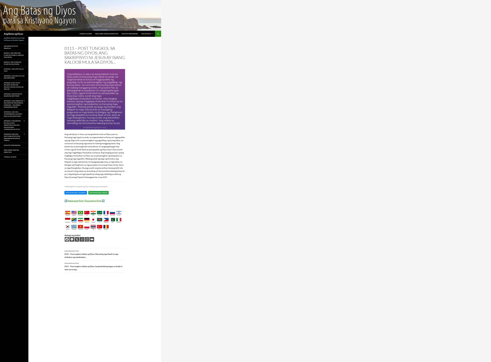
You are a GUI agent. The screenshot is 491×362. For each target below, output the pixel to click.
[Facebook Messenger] (72, 239)
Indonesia (67, 222)
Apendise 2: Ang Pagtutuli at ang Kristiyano (14, 77)
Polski (86, 229)
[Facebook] (67, 239)
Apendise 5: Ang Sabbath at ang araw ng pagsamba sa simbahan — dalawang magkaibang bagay (13, 104)
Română (106, 229)
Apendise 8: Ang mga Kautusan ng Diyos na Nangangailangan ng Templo (12, 137)
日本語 (93, 222)
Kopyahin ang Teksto (98, 193)
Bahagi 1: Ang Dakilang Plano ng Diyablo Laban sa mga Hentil (14, 55)
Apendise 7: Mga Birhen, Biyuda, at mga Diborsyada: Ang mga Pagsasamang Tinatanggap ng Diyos (12, 125)
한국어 (67, 229)
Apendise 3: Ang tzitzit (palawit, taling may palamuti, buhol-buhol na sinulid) (13, 86)
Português (80, 215)
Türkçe (99, 229)
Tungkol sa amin (85, 34)
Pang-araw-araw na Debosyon (106, 34)
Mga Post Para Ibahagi (129, 34)
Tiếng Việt (80, 229)
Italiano (119, 222)
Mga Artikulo (146, 34)
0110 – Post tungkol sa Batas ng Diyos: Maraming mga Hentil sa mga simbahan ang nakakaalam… (91, 254)
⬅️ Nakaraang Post (73, 200)
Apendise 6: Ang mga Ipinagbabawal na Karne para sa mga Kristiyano (13, 114)
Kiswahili (74, 222)
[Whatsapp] (82, 239)
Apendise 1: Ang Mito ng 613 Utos (14, 70)
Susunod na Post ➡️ (95, 200)
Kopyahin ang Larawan (76, 193)
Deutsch (87, 222)
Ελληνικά (74, 229)
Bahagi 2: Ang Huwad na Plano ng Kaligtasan (12, 63)
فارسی (80, 222)
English (74, 215)
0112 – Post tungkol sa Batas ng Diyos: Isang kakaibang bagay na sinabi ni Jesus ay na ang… (93, 266)
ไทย (93, 229)
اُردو (112, 222)
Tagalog (106, 222)
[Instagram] (87, 239)
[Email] (92, 239)
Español (68, 215)
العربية (99, 215)
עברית (118, 215)
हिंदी (93, 215)
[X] (77, 239)
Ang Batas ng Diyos (13, 33)
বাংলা (100, 222)
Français (106, 215)
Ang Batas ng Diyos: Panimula (11, 47)
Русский (112, 215)
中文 (87, 215)
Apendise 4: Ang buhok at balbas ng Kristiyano (13, 95)
